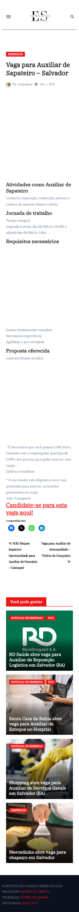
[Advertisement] (39, 140)
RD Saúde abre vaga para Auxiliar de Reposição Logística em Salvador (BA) (37, 659)
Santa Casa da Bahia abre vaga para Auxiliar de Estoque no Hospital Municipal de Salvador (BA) (37, 726)
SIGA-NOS (30, 903)
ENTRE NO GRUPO (35, 892)
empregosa (25, 84)
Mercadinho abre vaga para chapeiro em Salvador (37, 854)
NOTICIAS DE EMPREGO (27, 618)
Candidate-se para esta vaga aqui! (36, 508)
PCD (51, 618)
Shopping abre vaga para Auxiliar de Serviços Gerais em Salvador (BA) (37, 788)
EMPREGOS (15, 54)
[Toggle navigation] (8, 16)
